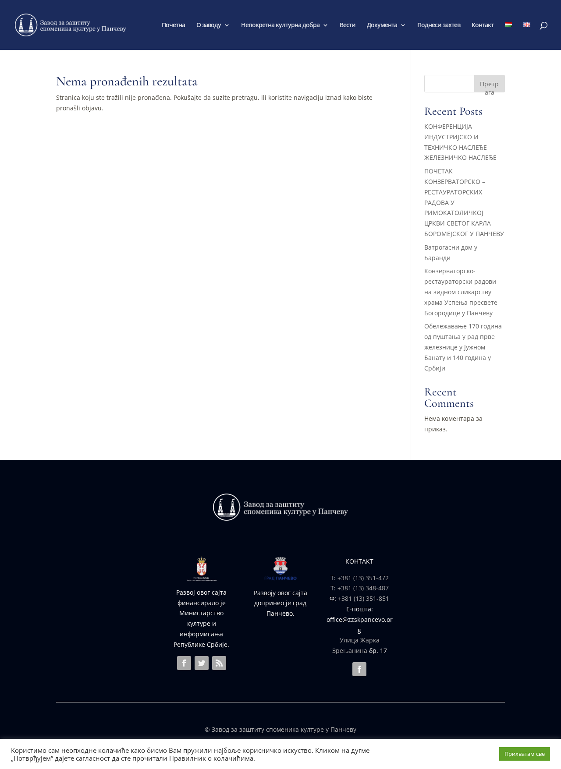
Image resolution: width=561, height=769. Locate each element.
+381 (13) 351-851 (363, 598)
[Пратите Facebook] (184, 663)
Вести (347, 25)
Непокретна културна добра (280, 25)
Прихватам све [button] (524, 754)
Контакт (483, 25)
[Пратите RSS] (219, 663)
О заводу (208, 25)
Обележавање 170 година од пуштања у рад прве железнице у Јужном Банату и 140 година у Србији (463, 347)
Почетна (173, 25)
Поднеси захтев (438, 25)
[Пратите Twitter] (202, 663)
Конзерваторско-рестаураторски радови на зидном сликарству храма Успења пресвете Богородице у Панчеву (460, 292)
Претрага (489, 86)
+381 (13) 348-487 (363, 588)
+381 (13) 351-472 (363, 578)
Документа (382, 25)
